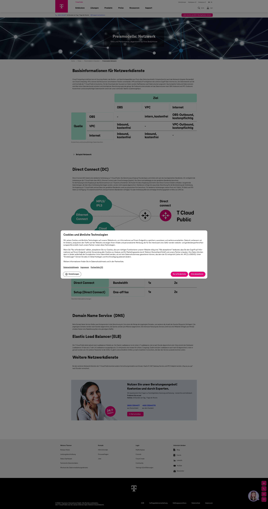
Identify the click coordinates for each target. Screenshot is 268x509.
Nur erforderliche (179, 274)
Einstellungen (74, 274)
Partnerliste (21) (97, 267)
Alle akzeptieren (197, 274)
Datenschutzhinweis (71, 267)
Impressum (84, 267)
